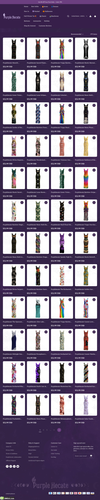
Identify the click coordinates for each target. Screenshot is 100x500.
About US (8, 446)
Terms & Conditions (11, 453)
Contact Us (54, 446)
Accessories (37, 21)
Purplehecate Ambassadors (13, 457)
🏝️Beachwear (54, 16)
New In (26, 11)
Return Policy (32, 450)
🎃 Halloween (48, 11)
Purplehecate (12, 493)
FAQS (29, 453)
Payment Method (33, 457)
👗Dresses (54, 6)
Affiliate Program (11, 460)
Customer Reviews (45, 26)
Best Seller (35, 6)
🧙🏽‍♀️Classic (42, 16)
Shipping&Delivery (33, 446)
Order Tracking (55, 453)
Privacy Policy (10, 450)
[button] (68, 16)
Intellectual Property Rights (36, 460)
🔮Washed (36, 11)
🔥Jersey (45, 6)
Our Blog (53, 457)
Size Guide (54, 450)
